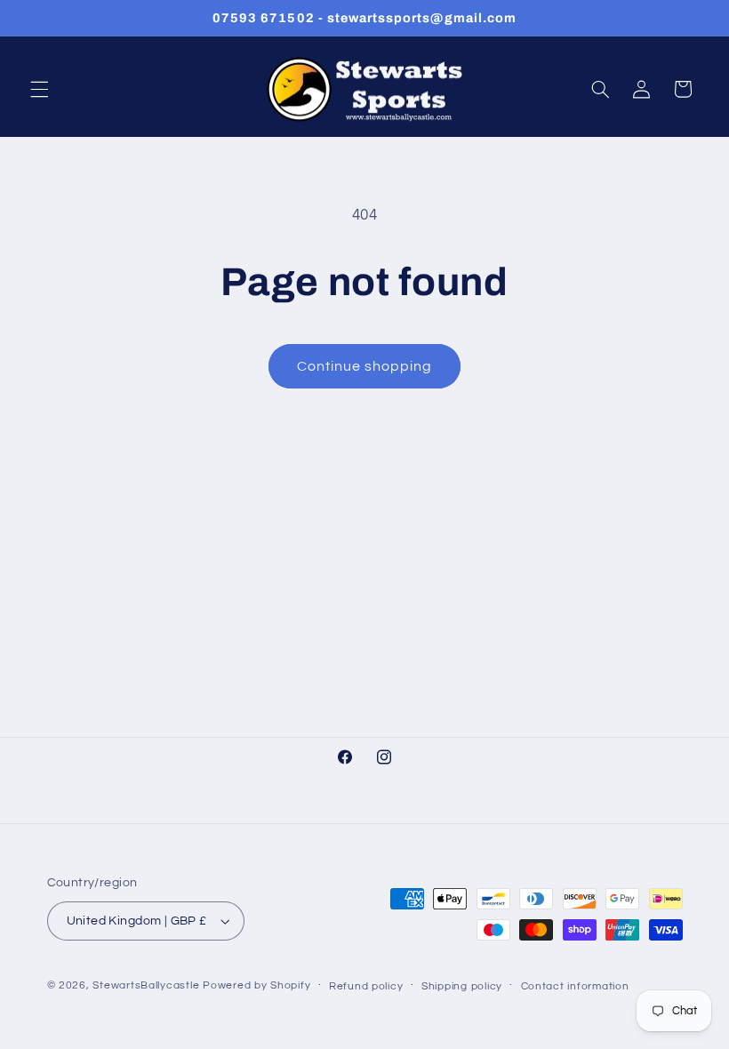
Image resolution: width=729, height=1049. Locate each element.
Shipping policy (461, 986)
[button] (39, 88)
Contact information (575, 986)
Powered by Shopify (256, 985)
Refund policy (366, 986)
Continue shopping (365, 366)
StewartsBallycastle (145, 985)
